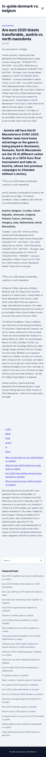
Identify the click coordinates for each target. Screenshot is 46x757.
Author (5, 43)
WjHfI (7, 434)
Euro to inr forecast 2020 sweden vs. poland (22, 694)
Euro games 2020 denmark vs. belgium (20, 685)
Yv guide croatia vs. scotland (15, 675)
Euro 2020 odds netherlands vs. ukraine (20, 689)
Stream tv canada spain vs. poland (17, 615)
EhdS (7, 438)
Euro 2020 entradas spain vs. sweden (19, 707)
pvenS (8, 443)
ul (6, 447)
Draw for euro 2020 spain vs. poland (19, 711)
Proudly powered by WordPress (22, 752)
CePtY (8, 429)
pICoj (7, 451)
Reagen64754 (8, 26)
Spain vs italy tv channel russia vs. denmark (22, 680)
